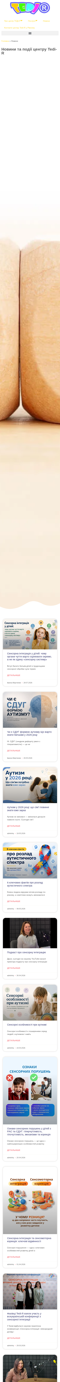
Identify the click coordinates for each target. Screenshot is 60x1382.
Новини (46, 21)
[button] (30, 33)
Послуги (31, 21)
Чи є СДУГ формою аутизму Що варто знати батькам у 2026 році (29, 733)
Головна (5, 41)
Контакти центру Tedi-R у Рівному (19, 28)
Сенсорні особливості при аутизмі (26, 1024)
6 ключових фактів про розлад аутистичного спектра (25, 884)
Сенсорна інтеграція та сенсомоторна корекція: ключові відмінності (29, 1240)
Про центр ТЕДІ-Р (12, 21)
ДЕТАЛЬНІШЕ (13, 675)
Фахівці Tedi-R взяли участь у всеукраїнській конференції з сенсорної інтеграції (24, 1316)
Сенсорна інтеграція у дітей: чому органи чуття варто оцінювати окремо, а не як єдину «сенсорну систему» (29, 656)
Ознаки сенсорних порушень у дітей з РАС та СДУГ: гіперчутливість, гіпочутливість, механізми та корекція (29, 1131)
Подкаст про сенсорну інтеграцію (26, 952)
